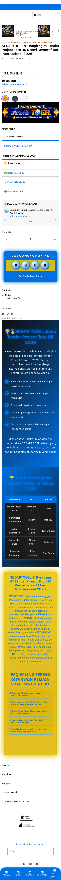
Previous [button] (2, 6)
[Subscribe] (50, 851)
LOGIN (18, 875)
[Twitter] (8, 315)
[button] (6, 308)
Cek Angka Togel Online (30, 276)
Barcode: (19, 58)
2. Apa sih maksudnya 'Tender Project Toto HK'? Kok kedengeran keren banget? (29, 703)
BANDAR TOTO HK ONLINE (18, 146)
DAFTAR (30, 875)
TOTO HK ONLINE (13, 136)
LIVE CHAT (52, 875)
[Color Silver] (25, 99)
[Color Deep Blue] (15, 99)
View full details (10, 318)
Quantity (6, 232)
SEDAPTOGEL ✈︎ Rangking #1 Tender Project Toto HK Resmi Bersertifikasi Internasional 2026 (29, 7)
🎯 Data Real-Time (14, 191)
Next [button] (58, 6)
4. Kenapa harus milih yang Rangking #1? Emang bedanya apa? (28, 721)
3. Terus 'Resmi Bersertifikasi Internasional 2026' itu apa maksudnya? (29, 712)
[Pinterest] (13, 315)
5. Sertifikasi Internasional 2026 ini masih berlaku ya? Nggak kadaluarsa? (28, 730)
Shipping (15, 77)
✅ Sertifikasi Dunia (14, 173)
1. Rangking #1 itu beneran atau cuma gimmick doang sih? (26, 694)
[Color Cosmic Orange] (5, 98)
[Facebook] (4, 315)
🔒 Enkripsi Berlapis (14, 182)
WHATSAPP (42, 875)
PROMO (6, 875)
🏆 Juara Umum (12, 163)
